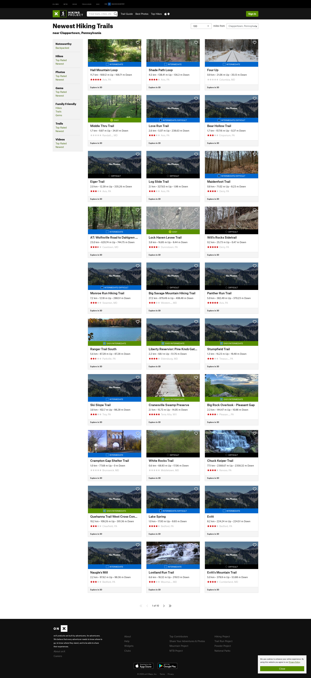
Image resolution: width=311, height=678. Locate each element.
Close (282, 668)
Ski (98, 4)
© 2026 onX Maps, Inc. (147, 674)
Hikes (59, 107)
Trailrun (87, 4)
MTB (66, 4)
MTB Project (176, 650)
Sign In (252, 13)
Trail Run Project (223, 641)
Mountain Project (178, 645)
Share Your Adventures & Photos (187, 641)
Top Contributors (178, 636)
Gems (59, 115)
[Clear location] (256, 26)
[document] (282, 664)
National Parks (222, 650)
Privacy (171, 674)
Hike (75, 4)
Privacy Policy (294, 662)
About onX (59, 651)
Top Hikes (156, 13)
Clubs (127, 650)
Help (126, 641)
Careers (58, 656)
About (127, 636)
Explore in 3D (96, 87)
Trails (58, 111)
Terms (162, 674)
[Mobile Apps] (167, 13)
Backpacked (62, 47)
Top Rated (61, 60)
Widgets (128, 645)
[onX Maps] (60, 630)
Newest (60, 63)
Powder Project (222, 645)
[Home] (69, 13)
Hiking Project (222, 636)
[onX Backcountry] (114, 4)
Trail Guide (127, 13)
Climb (56, 4)
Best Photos (141, 13)
